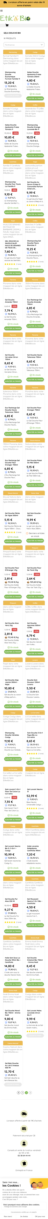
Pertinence (10, 45)
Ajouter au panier (35, 98)
